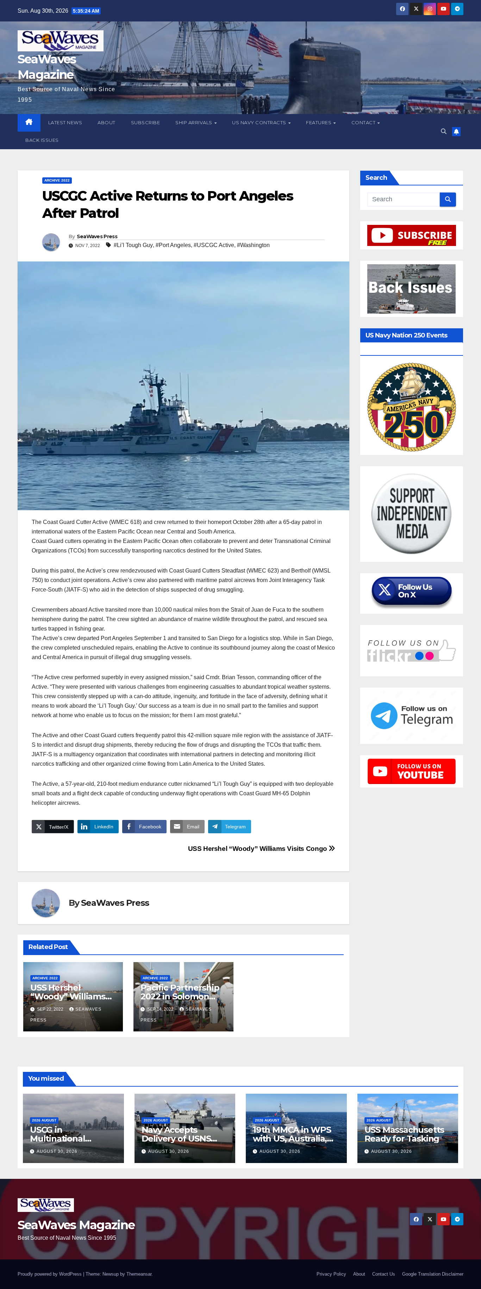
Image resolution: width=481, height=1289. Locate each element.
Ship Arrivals (194, 122)
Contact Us (383, 1274)
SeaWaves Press (97, 236)
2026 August (44, 1120)
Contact (364, 122)
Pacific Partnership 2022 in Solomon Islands (179, 996)
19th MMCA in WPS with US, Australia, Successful (292, 1138)
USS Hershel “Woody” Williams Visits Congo (258, 848)
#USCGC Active (214, 245)
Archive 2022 (57, 180)
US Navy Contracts (259, 122)
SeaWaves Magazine (76, 1225)
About (106, 122)
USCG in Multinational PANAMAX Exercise (69, 1138)
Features (319, 122)
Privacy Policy (331, 1274)
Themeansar (138, 1274)
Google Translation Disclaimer (432, 1274)
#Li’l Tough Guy (133, 245)
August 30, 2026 (57, 1151)
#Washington (253, 245)
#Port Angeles (173, 245)
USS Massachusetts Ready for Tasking (404, 1134)
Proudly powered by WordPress (50, 1274)
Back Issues (42, 140)
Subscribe (145, 122)
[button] (443, 131)
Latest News (65, 122)
